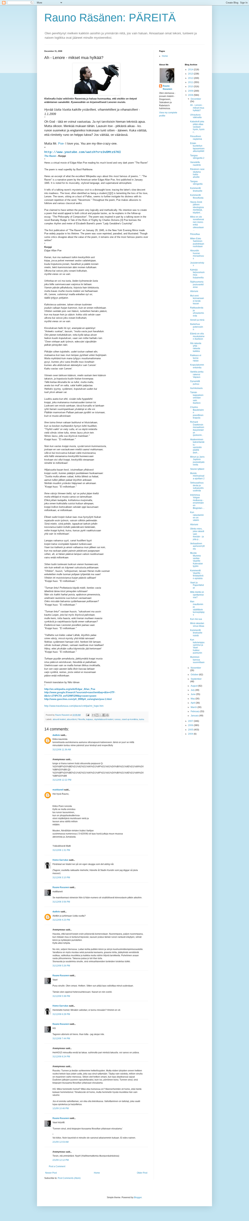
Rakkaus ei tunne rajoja (195, 358)
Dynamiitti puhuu (195, 382)
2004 (191, 734)
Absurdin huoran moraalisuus (197, 254)
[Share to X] (100, 715)
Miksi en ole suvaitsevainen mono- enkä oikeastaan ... (197, 223)
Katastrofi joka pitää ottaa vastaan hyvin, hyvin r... (197, 126)
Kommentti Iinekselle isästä (196, 633)
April (193, 703)
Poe (60, 143)
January (195, 715)
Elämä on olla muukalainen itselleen (197, 336)
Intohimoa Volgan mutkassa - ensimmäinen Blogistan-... (197, 501)
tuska (141, 719)
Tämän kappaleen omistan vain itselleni (196, 397)
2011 (191, 82)
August (194, 686)
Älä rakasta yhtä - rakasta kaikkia (195, 347)
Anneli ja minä (197, 320)
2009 (191, 91)
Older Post (142, 1173)
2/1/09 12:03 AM (60, 1142)
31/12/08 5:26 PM (61, 965)
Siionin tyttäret (197, 469)
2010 (191, 86)
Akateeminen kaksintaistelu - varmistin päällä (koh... (197, 446)
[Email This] (93, 715)
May (193, 698)
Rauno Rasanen (60, 887)
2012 (191, 78)
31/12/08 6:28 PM (61, 1014)
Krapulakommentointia (197, 366)
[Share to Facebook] (104, 715)
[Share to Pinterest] (107, 715)
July (193, 690)
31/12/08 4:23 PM (61, 920)
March (194, 707)
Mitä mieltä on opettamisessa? (197, 595)
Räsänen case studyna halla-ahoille (197, 173)
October (195, 674)
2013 (191, 73)
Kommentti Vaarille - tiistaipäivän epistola (196, 574)
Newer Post (51, 1173)
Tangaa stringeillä (196, 182)
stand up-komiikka (130, 719)
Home (97, 1173)
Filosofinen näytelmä (196, 137)
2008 (191, 95)
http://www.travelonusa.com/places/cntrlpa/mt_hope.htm (74, 705)
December (196, 99)
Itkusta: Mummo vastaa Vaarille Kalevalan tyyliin (196, 559)
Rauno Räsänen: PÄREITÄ (110, 17)
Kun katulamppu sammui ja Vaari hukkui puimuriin (197, 646)
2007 (191, 721)
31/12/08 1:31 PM (61, 850)
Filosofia (81, 719)
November (196, 668)
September (196, 679)
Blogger (138, 1197)
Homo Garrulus (60, 860)
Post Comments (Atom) (69, 1178)
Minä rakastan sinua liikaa (197, 624)
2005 (191, 729)
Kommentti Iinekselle (196, 189)
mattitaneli (57, 789)
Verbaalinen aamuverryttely (197, 546)
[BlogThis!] (97, 715)
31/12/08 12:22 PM (61, 780)
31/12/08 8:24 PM (61, 1056)
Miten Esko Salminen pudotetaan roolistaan (197, 242)
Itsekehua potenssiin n (196, 327)
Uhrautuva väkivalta (196, 116)
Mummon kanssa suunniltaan (197, 660)
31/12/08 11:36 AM (61, 749)
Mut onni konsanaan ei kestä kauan (197, 299)
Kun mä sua (196, 619)
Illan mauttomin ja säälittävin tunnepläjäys (197, 608)
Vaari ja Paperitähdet (197, 585)
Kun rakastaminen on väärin (197, 516)
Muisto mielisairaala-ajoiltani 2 (197, 476)
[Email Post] (87, 715)
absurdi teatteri (59, 719)
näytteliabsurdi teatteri (103, 719)
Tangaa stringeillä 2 (197, 156)
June (193, 694)
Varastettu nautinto (195, 163)
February (195, 711)
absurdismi (72, 719)
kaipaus (89, 719)
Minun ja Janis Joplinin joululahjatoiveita (197, 461)
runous (117, 719)
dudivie (56, 735)
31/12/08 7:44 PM (61, 1038)
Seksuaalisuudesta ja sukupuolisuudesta (197, 486)
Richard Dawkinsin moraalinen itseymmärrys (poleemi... (197, 428)
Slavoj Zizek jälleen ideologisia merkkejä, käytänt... (197, 207)
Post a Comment (57, 1166)
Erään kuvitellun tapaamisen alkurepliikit (197, 147)
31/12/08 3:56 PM (61, 902)
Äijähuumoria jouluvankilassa (197, 284)
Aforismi (194, 291)
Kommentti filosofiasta (196, 196)
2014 (191, 69)
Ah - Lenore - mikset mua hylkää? (197, 108)
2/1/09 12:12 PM (60, 1160)
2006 (191, 725)
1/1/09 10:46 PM (60, 1108)
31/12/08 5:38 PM (61, 996)
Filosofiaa (195, 234)
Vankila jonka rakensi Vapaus (196, 374)
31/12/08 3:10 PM (61, 877)
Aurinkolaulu (196, 388)
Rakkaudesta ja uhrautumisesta (197, 311)
